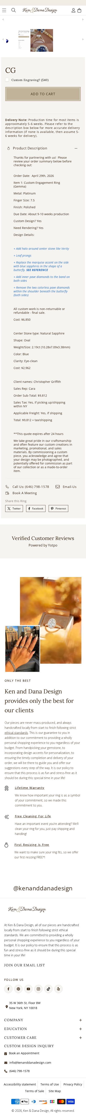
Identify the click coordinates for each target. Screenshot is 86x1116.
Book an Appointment (24, 1053)
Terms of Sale (34, 1091)
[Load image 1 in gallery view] (17, 40)
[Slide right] (83, 19)
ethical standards (16, 733)
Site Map (55, 1091)
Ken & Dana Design (36, 1111)
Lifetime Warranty (29, 788)
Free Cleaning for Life (33, 816)
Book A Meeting (25, 493)
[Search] (13, 10)
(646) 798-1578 (19, 1071)
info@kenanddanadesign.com (30, 1063)
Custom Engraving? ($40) (30, 80)
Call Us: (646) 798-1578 (31, 487)
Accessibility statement (20, 1084)
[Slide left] (3, 19)
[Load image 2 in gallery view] (41, 40)
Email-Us (70, 487)
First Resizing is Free (31, 845)
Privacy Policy (72, 1084)
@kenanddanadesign (43, 888)
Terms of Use (49, 1084)
